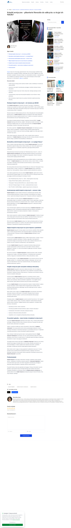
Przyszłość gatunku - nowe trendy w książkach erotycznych (21, 65)
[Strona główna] (7, 9)
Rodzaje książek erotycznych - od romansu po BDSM (19, 54)
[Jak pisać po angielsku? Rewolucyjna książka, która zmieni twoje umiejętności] (50, 62)
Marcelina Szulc (14, 45)
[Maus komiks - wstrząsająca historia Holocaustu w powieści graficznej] (60, 97)
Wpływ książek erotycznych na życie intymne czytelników (20, 60)
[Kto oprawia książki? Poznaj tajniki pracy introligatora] (50, 69)
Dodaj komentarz (26, 435)
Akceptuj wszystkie (12, 524)
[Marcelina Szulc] (8, 46)
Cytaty (51, 2)
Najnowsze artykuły (26, 2)
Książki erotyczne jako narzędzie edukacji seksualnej (19, 62)
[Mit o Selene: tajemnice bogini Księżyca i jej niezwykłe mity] (51, 97)
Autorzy (37, 2)
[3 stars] (11, 408)
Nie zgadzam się (12, 522)
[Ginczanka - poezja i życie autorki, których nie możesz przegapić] (50, 49)
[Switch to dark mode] (63, 2)
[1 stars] (8, 408)
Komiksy (42, 2)
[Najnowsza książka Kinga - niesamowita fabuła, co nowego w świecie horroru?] (50, 42)
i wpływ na (21, 78)
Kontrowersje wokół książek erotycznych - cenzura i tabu (20, 58)
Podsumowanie (12, 67)
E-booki (46, 2)
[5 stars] (14, 408)
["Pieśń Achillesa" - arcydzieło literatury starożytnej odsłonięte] (50, 35)
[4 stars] (12, 408)
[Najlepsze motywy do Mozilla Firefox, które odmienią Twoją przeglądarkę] (60, 83)
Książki (32, 2)
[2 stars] (9, 408)
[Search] (61, 2)
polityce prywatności (16, 519)
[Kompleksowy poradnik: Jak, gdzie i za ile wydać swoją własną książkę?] (51, 83)
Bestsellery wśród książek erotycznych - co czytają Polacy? (21, 56)
